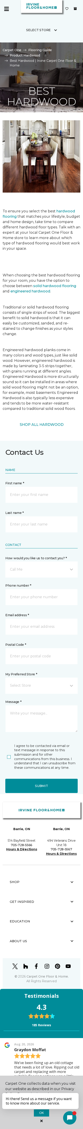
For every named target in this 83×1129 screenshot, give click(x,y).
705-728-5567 (61, 849)
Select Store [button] (38, 30)
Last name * (14, 512)
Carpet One (12, 50)
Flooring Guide (40, 50)
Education (20, 921)
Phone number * (18, 585)
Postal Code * (15, 644)
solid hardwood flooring (54, 286)
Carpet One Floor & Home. (48, 976)
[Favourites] (67, 9)
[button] (41, 569)
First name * (14, 483)
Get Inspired (22, 902)
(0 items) (75, 8)
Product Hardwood (25, 55)
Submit (41, 786)
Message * (13, 701)
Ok (41, 1113)
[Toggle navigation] (6, 9)
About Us (18, 941)
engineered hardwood (30, 291)
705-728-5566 (21, 845)
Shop (14, 882)
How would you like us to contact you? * (36, 558)
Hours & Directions (21, 849)
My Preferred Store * (21, 674)
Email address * (17, 615)
